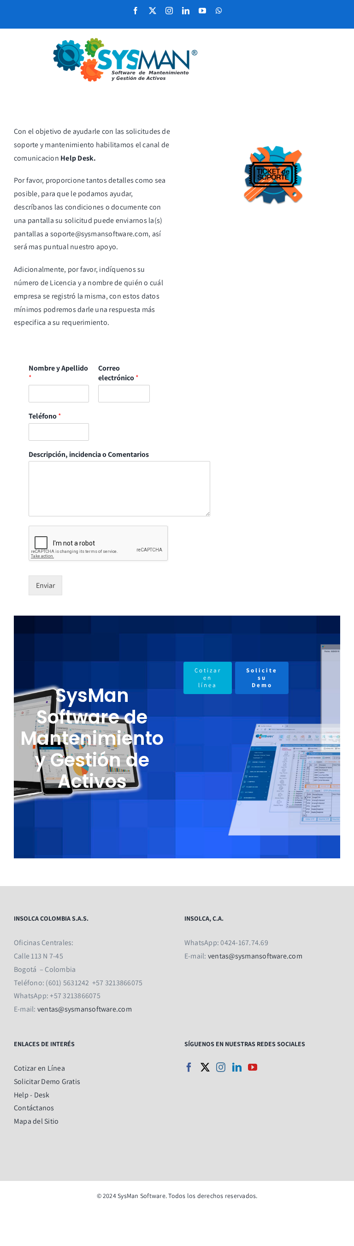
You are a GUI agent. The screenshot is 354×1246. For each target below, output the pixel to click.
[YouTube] (252, 1067)
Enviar (45, 585)
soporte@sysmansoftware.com (99, 234)
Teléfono (45, 416)
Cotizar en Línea (39, 1068)
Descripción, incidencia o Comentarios (89, 454)
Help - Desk (32, 1095)
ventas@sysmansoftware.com (84, 1009)
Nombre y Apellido (58, 373)
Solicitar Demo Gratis (47, 1081)
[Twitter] (205, 1067)
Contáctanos (34, 1108)
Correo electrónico (118, 373)
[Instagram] (220, 1067)
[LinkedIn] (237, 1067)
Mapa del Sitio (36, 1121)
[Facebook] (189, 1067)
